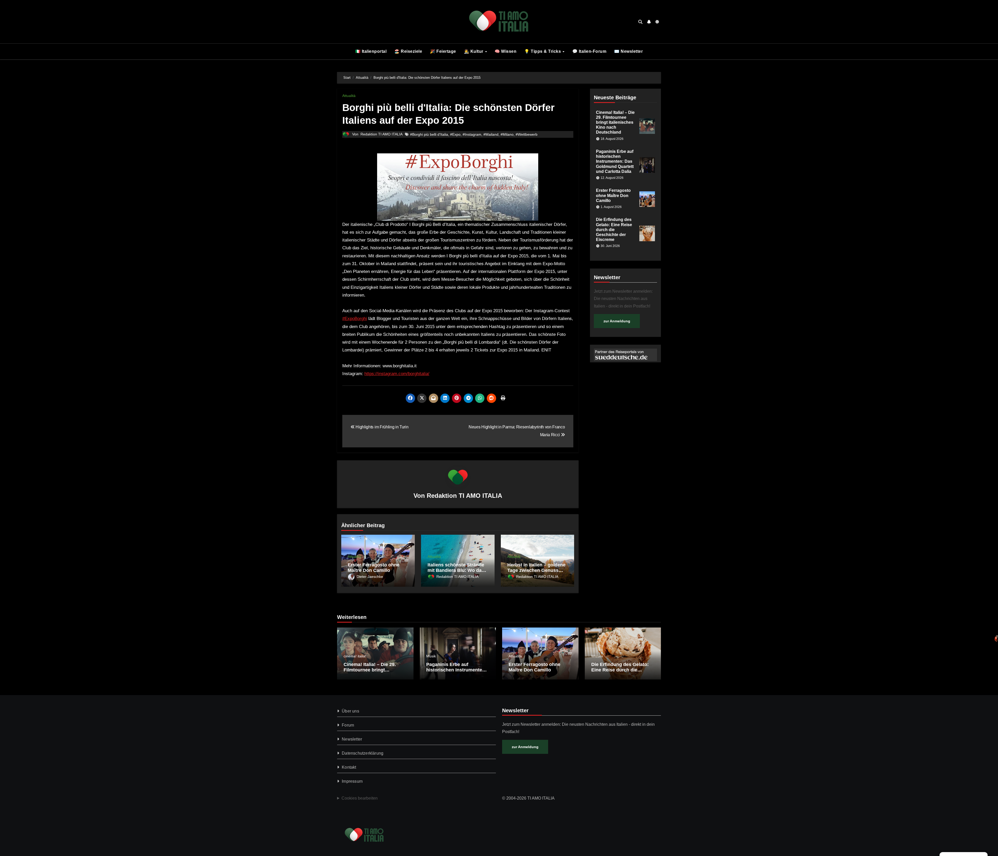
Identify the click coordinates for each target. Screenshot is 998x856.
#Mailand (490, 134)
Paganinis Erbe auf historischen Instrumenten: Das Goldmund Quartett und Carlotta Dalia (615, 161)
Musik (431, 656)
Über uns (350, 711)
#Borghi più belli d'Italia (429, 134)
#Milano (507, 134)
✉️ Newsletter (628, 51)
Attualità (349, 95)
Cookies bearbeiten (360, 798)
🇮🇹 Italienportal (371, 51)
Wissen (597, 656)
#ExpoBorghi (354, 318)
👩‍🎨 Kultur (474, 51)
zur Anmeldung (616, 321)
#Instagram (472, 134)
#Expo (455, 134)
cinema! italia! (355, 656)
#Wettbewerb (526, 134)
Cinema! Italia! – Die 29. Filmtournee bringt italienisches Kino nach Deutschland (615, 122)
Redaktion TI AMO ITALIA (381, 134)
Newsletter (352, 739)
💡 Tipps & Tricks (543, 51)
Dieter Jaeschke (370, 576)
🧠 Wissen (505, 51)
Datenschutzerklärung (362, 753)
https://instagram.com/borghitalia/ (396, 373)
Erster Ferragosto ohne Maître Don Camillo (373, 567)
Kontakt (349, 767)
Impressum (352, 781)
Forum (348, 725)
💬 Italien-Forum (589, 51)
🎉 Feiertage (443, 51)
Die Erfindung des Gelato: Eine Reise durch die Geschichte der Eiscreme (614, 229)
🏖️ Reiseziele (408, 51)
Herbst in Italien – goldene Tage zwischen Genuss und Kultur (536, 570)
